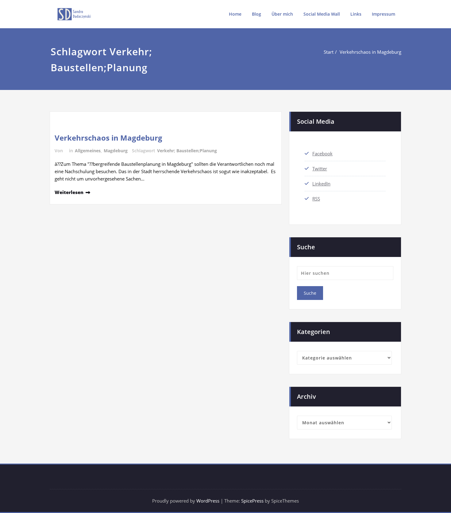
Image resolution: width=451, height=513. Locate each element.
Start (328, 52)
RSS (316, 199)
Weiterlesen (69, 192)
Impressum (383, 14)
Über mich (282, 14)
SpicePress (252, 501)
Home (235, 14)
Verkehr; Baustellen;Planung (187, 151)
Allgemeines (88, 151)
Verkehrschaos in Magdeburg (370, 52)
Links (355, 14)
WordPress (207, 501)
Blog (256, 14)
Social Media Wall (321, 14)
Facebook (322, 153)
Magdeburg (116, 151)
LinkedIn (321, 184)
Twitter (319, 168)
